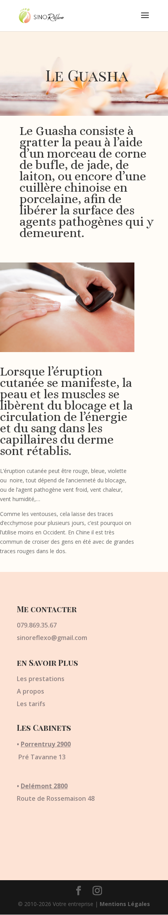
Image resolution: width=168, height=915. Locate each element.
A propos (30, 691)
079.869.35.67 (37, 625)
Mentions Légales (125, 904)
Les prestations (40, 678)
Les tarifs (31, 703)
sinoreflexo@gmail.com (52, 637)
